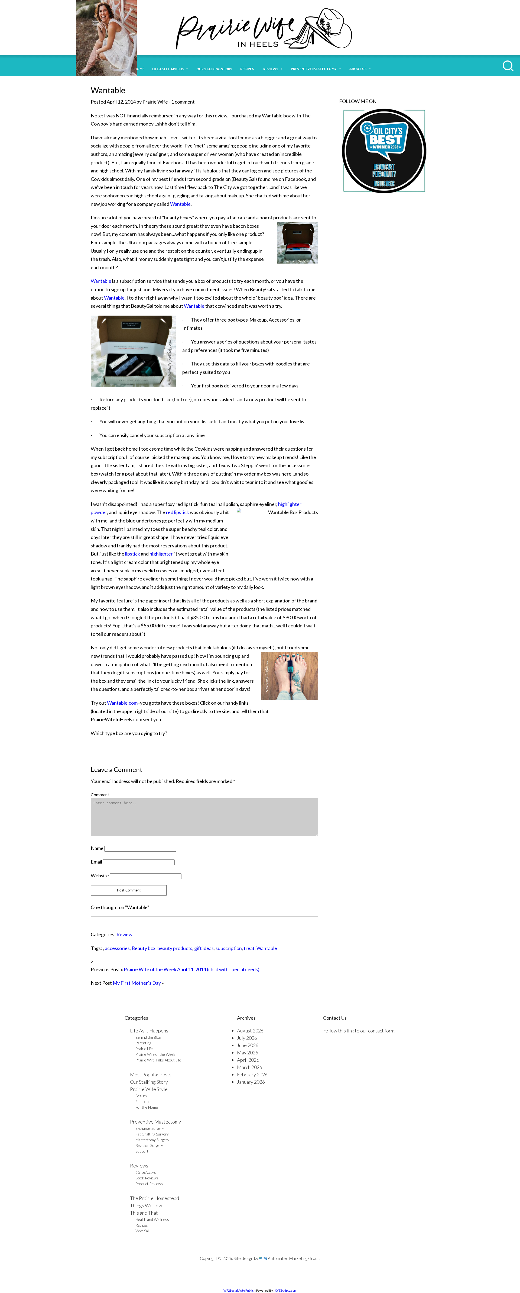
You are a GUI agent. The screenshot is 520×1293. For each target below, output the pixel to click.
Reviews (125, 934)
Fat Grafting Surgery (152, 1134)
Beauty (141, 1095)
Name (97, 848)
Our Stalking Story (149, 1082)
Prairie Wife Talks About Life (158, 1060)
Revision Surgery (149, 1145)
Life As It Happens (149, 1031)
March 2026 (249, 1067)
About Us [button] (357, 69)
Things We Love (147, 1205)
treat (249, 948)
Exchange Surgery (149, 1128)
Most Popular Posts (150, 1074)
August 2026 (250, 1031)
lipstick (132, 554)
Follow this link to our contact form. (359, 1031)
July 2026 (247, 1038)
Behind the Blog (148, 1037)
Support (141, 1151)
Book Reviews (146, 1178)
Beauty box (143, 948)
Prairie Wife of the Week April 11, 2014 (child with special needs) (191, 969)
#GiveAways (145, 1172)
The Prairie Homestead (154, 1198)
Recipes (247, 69)
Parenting (143, 1043)
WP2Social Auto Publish (239, 1290)
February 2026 (252, 1074)
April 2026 (248, 1060)
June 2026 (247, 1045)
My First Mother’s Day (137, 983)
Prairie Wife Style (149, 1089)
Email (96, 862)
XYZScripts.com (286, 1290)
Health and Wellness (152, 1219)
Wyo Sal (142, 1230)
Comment (100, 794)
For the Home (146, 1107)
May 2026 (247, 1052)
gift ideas (204, 948)
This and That (144, 1213)
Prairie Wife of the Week (155, 1054)
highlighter (161, 554)
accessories (117, 948)
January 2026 (251, 1082)
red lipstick (177, 512)
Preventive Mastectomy (314, 69)
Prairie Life (144, 1048)
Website (100, 875)
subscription (229, 948)
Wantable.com (122, 703)
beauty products (174, 948)
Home (139, 69)
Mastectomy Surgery (152, 1139)
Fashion (142, 1101)
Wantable (180, 204)
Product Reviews (149, 1183)
